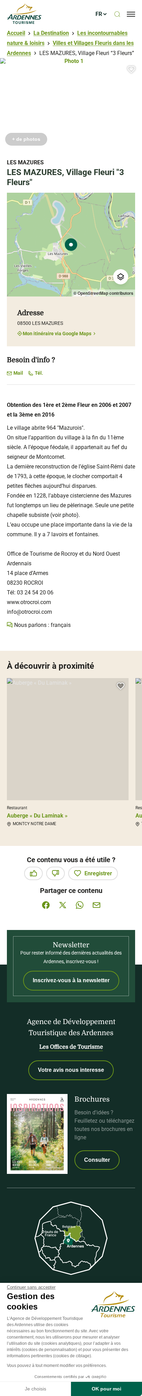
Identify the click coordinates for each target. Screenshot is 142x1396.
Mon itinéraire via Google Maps (57, 333)
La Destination (51, 33)
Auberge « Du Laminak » (37, 815)
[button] (131, 69)
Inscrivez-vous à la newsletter (71, 980)
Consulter (97, 1160)
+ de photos (26, 139)
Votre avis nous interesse (71, 1070)
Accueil (16, 33)
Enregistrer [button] (98, 873)
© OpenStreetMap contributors (103, 293)
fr (98, 14)
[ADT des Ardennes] (24, 14)
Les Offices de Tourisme (71, 1047)
